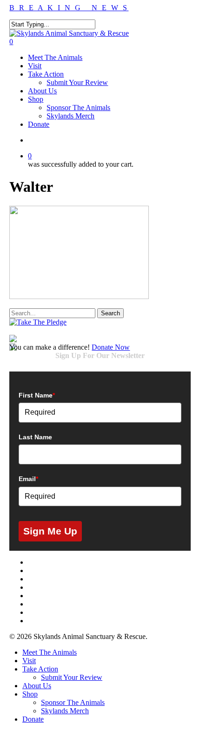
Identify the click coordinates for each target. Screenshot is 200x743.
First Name (37, 395)
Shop (30, 694)
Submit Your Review (71, 677)
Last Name (35, 437)
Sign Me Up (50, 531)
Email (28, 478)
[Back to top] (6, 735)
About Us (36, 686)
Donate (33, 719)
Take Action (40, 669)
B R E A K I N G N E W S (68, 8)
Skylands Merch (65, 711)
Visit (29, 661)
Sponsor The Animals (73, 702)
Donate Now (111, 347)
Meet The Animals (49, 652)
